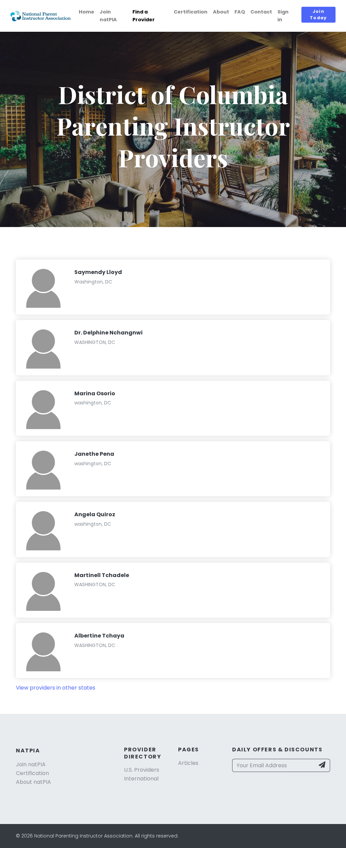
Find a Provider (143, 15)
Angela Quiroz (94, 514)
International (141, 778)
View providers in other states (55, 688)
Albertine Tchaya (99, 636)
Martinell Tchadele (101, 575)
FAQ (239, 11)
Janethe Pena (94, 454)
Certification (190, 11)
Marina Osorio (94, 393)
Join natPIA (108, 15)
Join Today (318, 14)
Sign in (283, 15)
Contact (261, 11)
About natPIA (33, 782)
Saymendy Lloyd (98, 272)
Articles (188, 763)
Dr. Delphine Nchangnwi (108, 332)
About (221, 11)
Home (86, 11)
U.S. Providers (141, 770)
